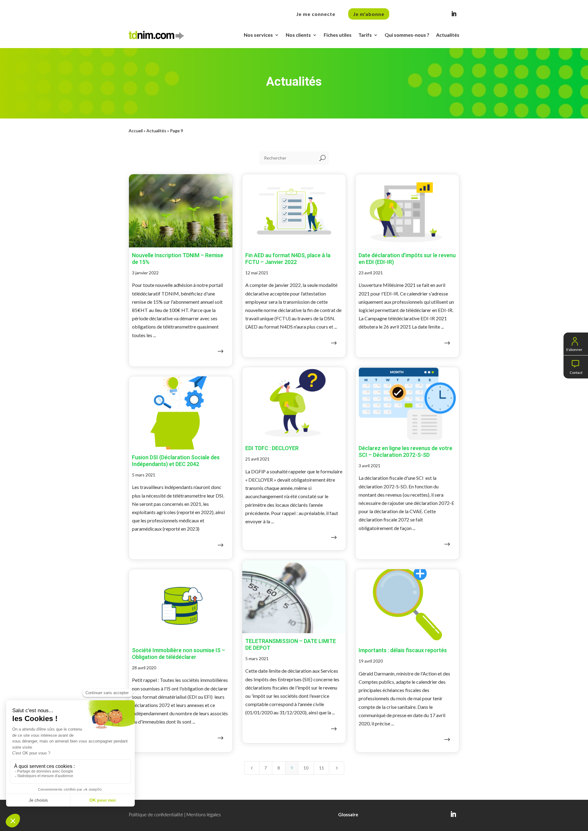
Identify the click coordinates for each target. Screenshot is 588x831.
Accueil (136, 130)
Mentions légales (204, 814)
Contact (576, 372)
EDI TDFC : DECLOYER (272, 448)
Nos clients (298, 35)
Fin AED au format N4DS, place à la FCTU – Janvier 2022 (287, 258)
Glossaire (348, 814)
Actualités (447, 35)
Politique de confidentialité (156, 814)
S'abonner (574, 349)
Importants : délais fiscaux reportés (403, 650)
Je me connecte (315, 14)
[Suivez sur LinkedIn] (453, 13)
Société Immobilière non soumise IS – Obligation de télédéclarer (178, 653)
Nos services (258, 35)
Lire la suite (193, 351)
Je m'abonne (368, 14)
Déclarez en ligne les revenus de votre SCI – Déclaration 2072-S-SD (405, 451)
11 (321, 767)
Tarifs (365, 35)
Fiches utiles (338, 35)
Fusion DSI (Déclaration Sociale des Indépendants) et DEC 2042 (176, 460)
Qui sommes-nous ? (407, 35)
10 (305, 767)
